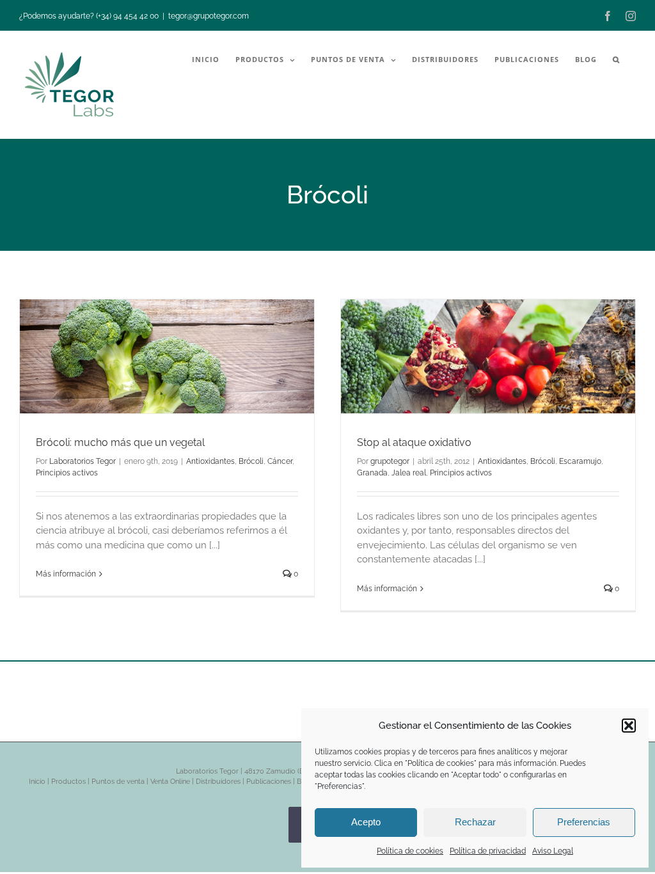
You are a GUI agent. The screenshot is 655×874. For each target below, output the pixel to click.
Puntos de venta (118, 781)
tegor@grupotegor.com (208, 16)
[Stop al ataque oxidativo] (488, 356)
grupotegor (389, 461)
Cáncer (279, 461)
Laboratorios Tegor (82, 461)
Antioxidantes (210, 461)
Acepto (366, 821)
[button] (628, 725)
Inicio (37, 781)
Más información (66, 573)
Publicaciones (268, 781)
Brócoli (251, 461)
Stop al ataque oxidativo (414, 442)
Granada (372, 472)
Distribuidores (218, 781)
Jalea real (408, 472)
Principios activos (67, 472)
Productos (68, 781)
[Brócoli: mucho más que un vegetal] (167, 356)
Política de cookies (410, 850)
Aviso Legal (552, 850)
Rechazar (475, 821)
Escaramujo (580, 461)
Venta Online (170, 781)
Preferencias (583, 821)
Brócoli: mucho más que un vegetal (120, 442)
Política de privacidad (488, 850)
